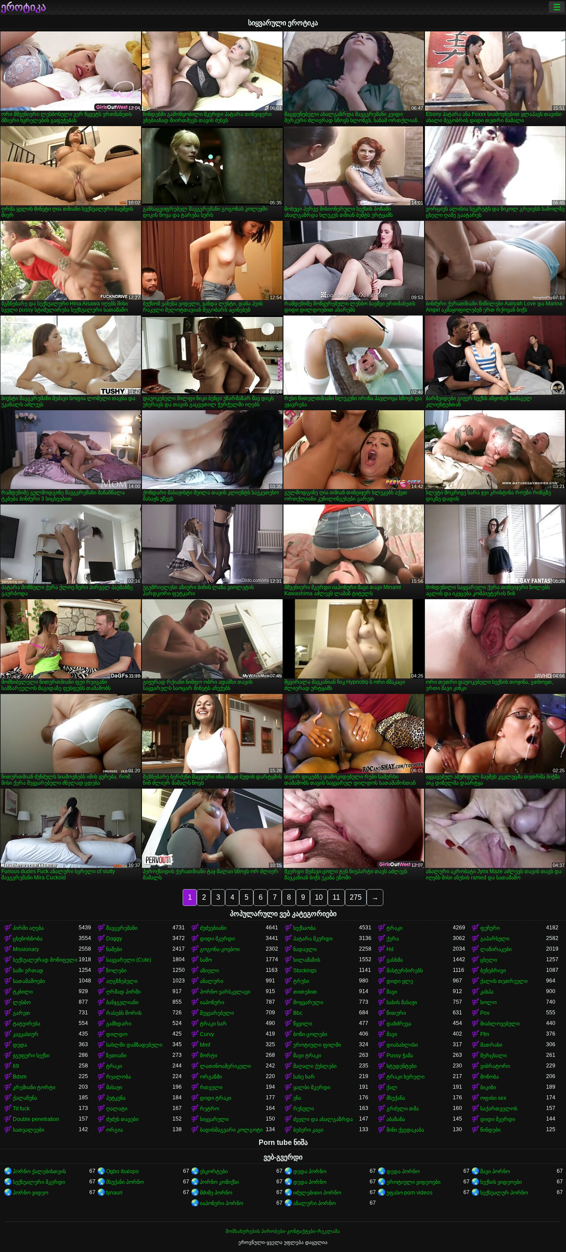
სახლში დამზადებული (134, 1045)
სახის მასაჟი (401, 1002)
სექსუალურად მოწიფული (45, 960)
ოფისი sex (493, 1098)
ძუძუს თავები (122, 1119)
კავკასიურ (25, 1034)
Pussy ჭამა (399, 1055)
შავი (391, 992)
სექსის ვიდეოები (501, 1182)
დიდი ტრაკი (215, 1098)
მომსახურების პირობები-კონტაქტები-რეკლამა (283, 1231)
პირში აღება (28, 928)
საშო (206, 960)
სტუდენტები (401, 1066)
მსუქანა (395, 1098)
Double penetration (36, 1119)
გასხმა (394, 960)
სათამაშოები (29, 981)
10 (319, 897)
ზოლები (116, 970)
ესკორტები (214, 1171)
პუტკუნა (116, 1098)
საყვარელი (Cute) (128, 960)
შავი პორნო (495, 1171)
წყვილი (302, 1024)
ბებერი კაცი (308, 1130)
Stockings (305, 970)
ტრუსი (301, 981)
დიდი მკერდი (217, 939)
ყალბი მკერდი (311, 1087)
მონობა (489, 1077)
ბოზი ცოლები (310, 1034)
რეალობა (118, 1077)
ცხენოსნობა (27, 939)
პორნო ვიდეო (30, 1193)
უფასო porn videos (409, 1193)
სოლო (488, 1002)
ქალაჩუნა (25, 1098)
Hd (390, 949)
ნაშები (114, 949)
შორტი (208, 1055)
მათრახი (491, 1045)
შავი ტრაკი (307, 1055)
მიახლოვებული (500, 1024)
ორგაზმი (211, 1077)
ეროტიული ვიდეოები (413, 1182)
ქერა (392, 939)
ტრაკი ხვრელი (405, 1077)
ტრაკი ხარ (213, 1024)
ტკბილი (23, 992)
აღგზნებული (122, 981)
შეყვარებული (217, 1013)
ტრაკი (394, 928)
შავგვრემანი (122, 928)
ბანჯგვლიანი (122, 1002)
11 (336, 897)
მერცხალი (493, 1055)
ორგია (114, 1130)
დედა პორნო (309, 1171)
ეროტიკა (23, 7)
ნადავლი (305, 949)
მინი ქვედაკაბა (405, 1130)
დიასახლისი (402, 1045)
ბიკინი (488, 1087)
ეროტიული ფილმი (317, 1045)
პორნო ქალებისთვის (39, 1171)
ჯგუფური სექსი (31, 1055)
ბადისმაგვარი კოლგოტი (231, 1130)
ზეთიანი (116, 1055)
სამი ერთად (28, 970)
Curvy (207, 1034)
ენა (297, 1098)
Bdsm (20, 1077)
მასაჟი (114, 1087)
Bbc (297, 1013)
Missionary (26, 949)
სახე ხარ (304, 1077)
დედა (20, 1045)
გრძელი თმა (402, 1109)
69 (16, 1066)
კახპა (486, 992)
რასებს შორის (124, 1013)
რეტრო (209, 1109)
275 (356, 897)
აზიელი (209, 970)
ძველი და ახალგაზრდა (323, 1119)
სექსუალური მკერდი (39, 1182)
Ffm (484, 1034)
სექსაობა (304, 928)
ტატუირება (26, 1024)
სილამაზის (306, 960)
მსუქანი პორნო (125, 1182)
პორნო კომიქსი (219, 1182)
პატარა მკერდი (313, 939)
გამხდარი (118, 1024)
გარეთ (21, 1013)
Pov (485, 1013)
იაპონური (212, 1002)
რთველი (211, 1087)
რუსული (303, 1109)
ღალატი (116, 1109)
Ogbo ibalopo (122, 1171)
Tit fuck (21, 1109)
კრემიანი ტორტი (34, 1087)
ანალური (211, 981)
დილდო (116, 1034)
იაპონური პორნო (221, 1203)
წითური (396, 1013)
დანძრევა (398, 1024)
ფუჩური (490, 928)
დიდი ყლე (399, 981)
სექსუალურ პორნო (504, 1193)
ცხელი (488, 960)
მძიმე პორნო (216, 1193)
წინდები (490, 1130)
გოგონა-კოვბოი (220, 949)
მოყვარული (308, 1002)
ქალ (392, 1087)
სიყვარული (214, 1119)
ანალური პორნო (314, 1203)
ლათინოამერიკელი (225, 1066)
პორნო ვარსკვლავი (225, 992)
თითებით (305, 992)
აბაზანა (395, 1119)
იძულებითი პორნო (317, 1193)
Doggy (114, 939)
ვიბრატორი (495, 1066)
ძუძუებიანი (213, 928)
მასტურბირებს (404, 970)
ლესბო (22, 1002)
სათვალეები (28, 1130)
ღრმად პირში (123, 992)
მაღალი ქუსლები (315, 1066)
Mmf (205, 1045)
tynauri (114, 1193)
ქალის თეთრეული (504, 981)
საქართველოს (498, 1109)
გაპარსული (494, 939)
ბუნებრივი (493, 970)
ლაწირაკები (496, 949)
